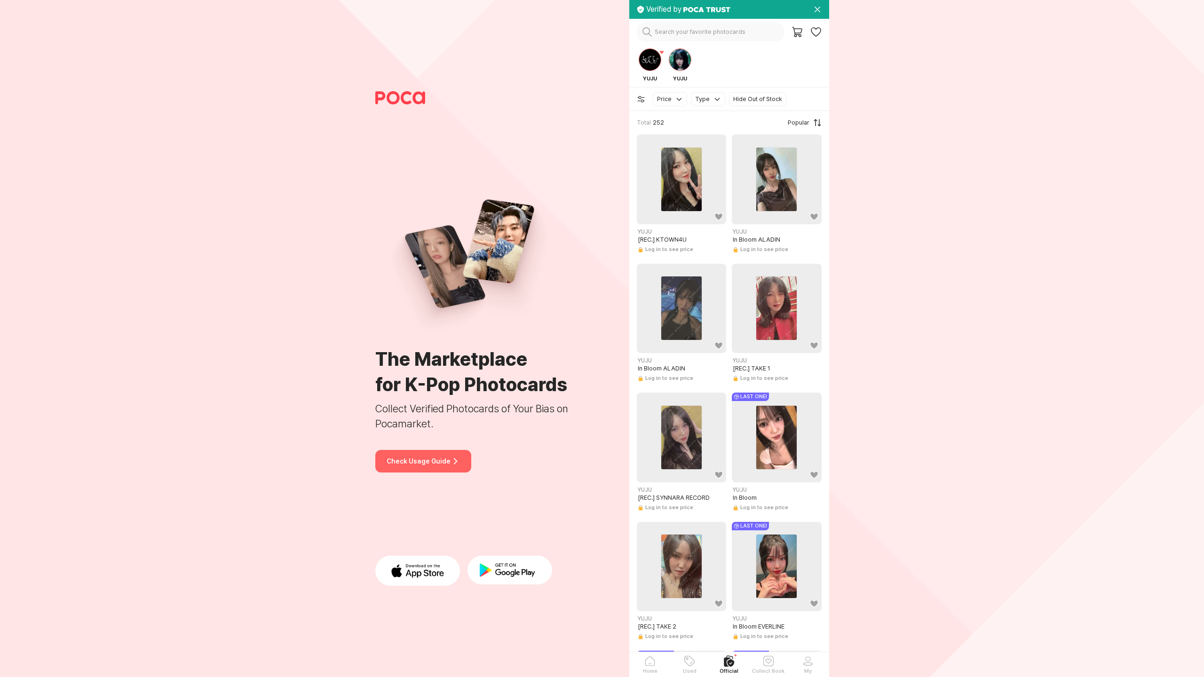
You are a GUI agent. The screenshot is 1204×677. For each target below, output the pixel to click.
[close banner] (817, 9)
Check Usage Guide (419, 461)
